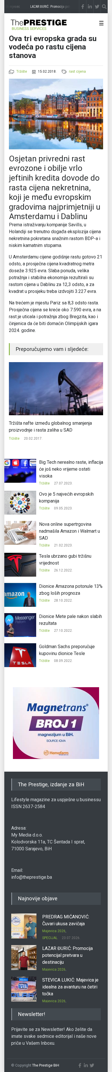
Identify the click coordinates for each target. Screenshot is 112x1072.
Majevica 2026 (53, 931)
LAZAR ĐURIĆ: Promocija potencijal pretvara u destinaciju (67, 955)
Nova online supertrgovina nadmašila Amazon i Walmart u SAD (69, 531)
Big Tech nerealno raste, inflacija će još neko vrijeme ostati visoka (71, 469)
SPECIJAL (49, 938)
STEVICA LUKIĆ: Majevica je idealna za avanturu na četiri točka (70, 986)
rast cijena (77, 71)
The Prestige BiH (45, 1065)
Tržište (21, 71)
